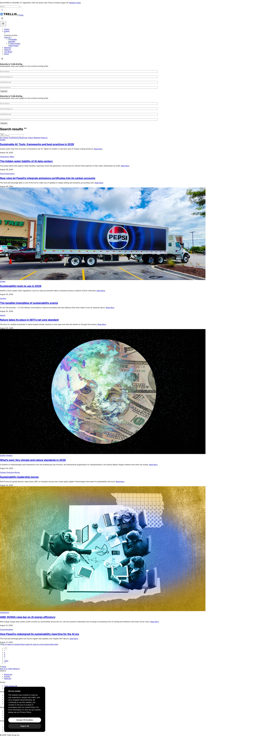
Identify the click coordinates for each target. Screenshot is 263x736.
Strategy (9, 455)
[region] (24, 709)
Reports (44, 138)
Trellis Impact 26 (10, 686)
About (6, 54)
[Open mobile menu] (3, 23)
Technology (4, 157)
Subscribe (4, 91)
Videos (30, 138)
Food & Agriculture (7, 174)
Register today (75, 3)
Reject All (25, 726)
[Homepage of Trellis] (3, 667)
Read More (98, 149)
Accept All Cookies (24, 720)
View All (7, 37)
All (1, 138)
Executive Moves (13, 472)
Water (12, 157)
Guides (2, 140)
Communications (6, 629)
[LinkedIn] (1, 723)
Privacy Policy (25, 712)
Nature (2, 315)
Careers (3, 298)
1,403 (6, 661)
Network (7, 50)
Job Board (8, 52)
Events (6, 31)
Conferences (14, 138)
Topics (6, 29)
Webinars (7, 48)
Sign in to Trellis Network (10, 669)
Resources (23, 138)
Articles (5, 138)
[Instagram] (4, 723)
